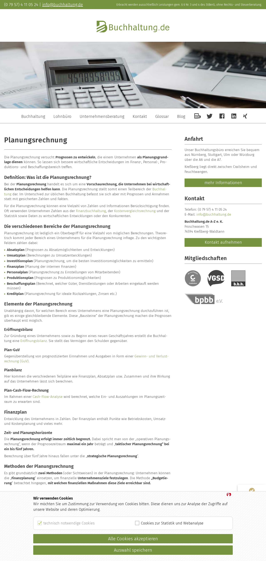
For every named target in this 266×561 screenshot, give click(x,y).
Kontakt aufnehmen (223, 242)
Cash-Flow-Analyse (48, 397)
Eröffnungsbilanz (33, 341)
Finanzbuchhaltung (91, 211)
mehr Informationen (223, 182)
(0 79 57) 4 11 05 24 (212, 209)
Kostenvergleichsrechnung (135, 211)
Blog (181, 116)
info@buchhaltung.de (213, 214)
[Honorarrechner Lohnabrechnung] (197, 116)
